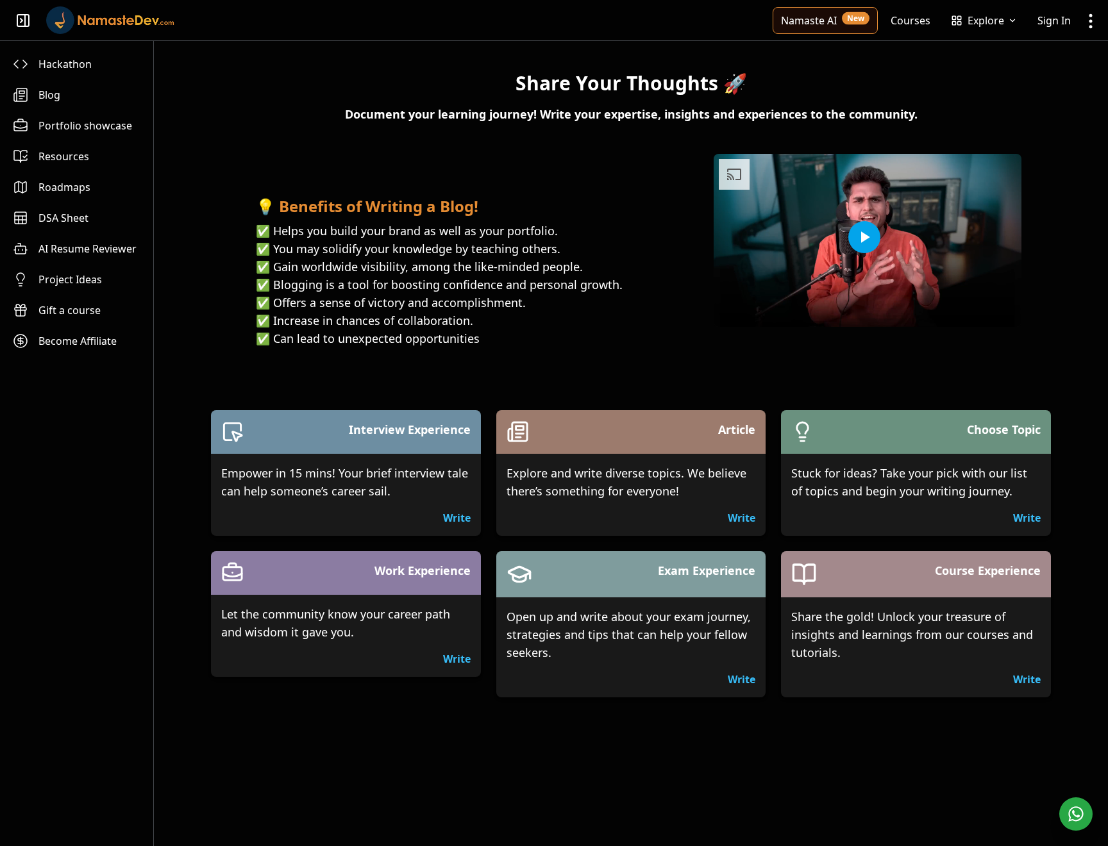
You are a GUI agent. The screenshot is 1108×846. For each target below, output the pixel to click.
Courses (910, 20)
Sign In (1054, 20)
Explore (986, 20)
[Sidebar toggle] (23, 20)
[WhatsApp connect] (1076, 814)
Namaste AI (822, 20)
